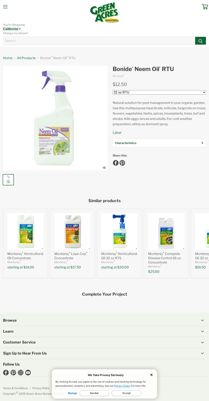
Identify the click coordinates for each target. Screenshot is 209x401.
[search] (99, 41)
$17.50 (75, 267)
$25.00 (153, 272)
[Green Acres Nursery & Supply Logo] (104, 12)
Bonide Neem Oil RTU (143, 69)
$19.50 (200, 267)
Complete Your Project (104, 294)
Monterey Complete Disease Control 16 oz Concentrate (164, 258)
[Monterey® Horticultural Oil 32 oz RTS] (119, 231)
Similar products (104, 200)
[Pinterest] (121, 162)
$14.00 (28, 267)
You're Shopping (14, 24)
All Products (26, 58)
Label (117, 133)
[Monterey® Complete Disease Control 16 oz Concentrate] (166, 231)
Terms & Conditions (15, 388)
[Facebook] (115, 162)
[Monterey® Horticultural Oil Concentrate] (25, 231)
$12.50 (120, 84)
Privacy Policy (41, 388)
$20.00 (123, 267)
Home (7, 58)
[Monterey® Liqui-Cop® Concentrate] (72, 231)
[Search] (200, 41)
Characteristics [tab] (125, 143)
